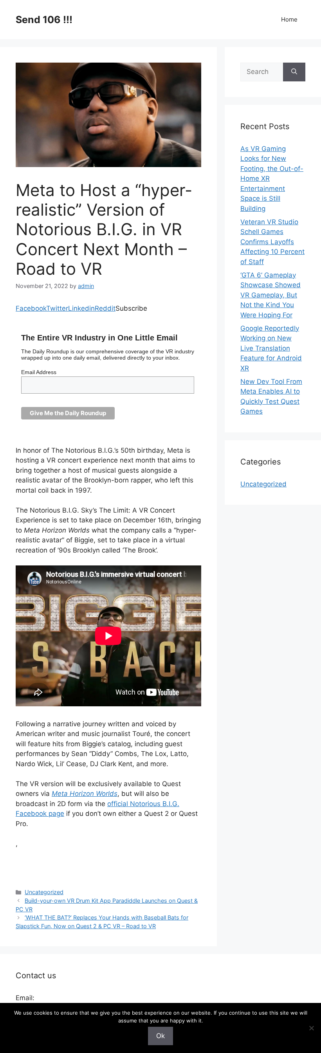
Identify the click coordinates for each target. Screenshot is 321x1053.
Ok (160, 1036)
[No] (311, 1028)
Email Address (38, 372)
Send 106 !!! (44, 19)
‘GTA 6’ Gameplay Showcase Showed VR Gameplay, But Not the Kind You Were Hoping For (270, 295)
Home (289, 19)
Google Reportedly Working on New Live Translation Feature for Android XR (271, 348)
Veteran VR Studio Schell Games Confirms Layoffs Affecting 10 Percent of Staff (272, 242)
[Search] (294, 72)
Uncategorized (44, 892)
